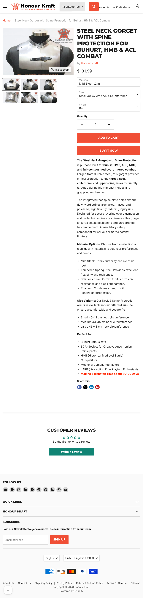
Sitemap (135, 583)
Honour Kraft (89, 63)
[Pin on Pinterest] (97, 387)
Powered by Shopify (71, 590)
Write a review (71, 452)
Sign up (59, 539)
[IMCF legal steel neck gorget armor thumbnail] (11, 84)
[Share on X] (85, 387)
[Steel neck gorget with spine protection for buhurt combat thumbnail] (30, 97)
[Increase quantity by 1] (109, 125)
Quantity (82, 116)
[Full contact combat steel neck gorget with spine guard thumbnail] (30, 84)
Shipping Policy (43, 583)
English (50, 558)
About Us (8, 583)
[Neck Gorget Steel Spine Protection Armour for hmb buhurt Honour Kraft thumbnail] (11, 97)
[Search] (94, 6)
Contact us (24, 583)
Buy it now (108, 151)
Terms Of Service (117, 583)
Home (7, 20)
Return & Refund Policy (89, 583)
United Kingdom (79, 558)
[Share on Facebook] (79, 387)
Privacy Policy (64, 583)
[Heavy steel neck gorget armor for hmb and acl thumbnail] (48, 84)
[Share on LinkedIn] (91, 387)
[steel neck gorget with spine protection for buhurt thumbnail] (48, 97)
